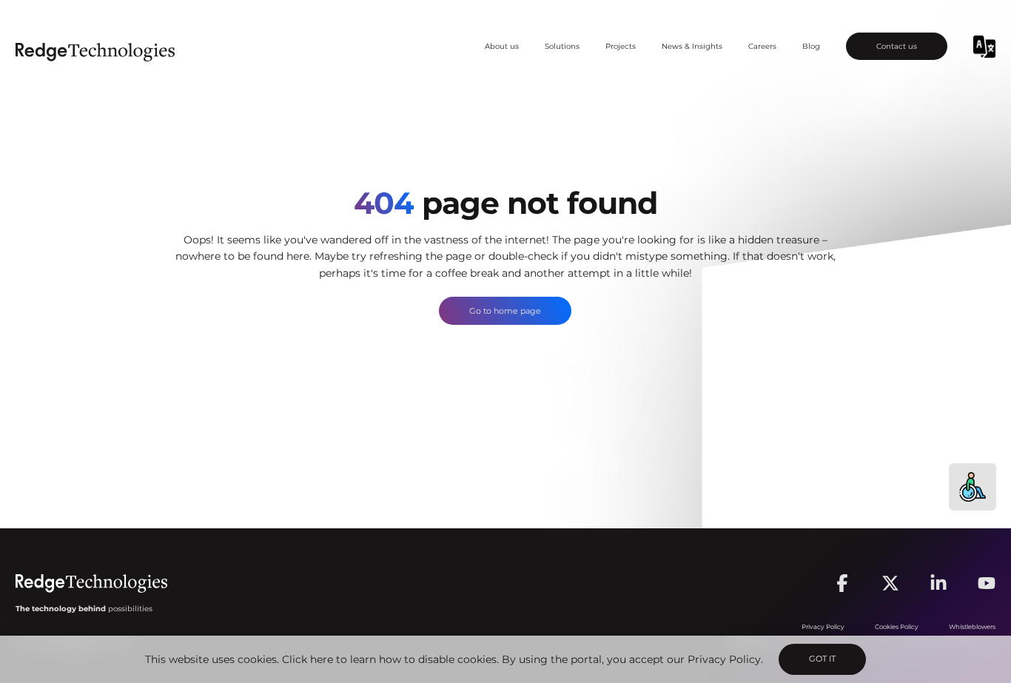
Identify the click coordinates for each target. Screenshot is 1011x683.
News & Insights (692, 46)
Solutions (562, 46)
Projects (620, 46)
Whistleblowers (972, 626)
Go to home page (505, 311)
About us (502, 46)
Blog (811, 46)
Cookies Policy (896, 626)
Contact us (896, 46)
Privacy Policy (724, 659)
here (321, 659)
